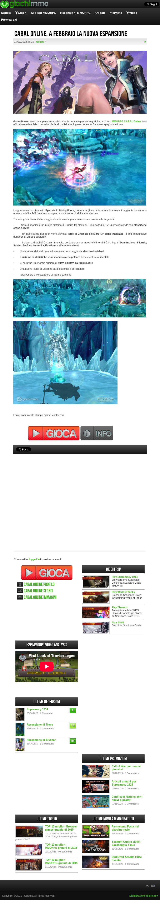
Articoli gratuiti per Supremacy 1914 (124, 783)
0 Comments (47, 728)
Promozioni (9, 19)
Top (153, 886)
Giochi (22, 12)
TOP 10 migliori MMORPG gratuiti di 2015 (61, 861)
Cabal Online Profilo (39, 584)
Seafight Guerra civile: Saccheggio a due (126, 843)
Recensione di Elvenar (41, 739)
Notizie (6, 12)
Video (133, 12)
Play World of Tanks (123, 592)
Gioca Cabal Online (46, 572)
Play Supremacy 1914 (125, 576)
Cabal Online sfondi (38, 591)
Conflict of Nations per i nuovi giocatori (127, 798)
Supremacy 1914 (37, 709)
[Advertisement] (80, 496)
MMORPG (117, 121)
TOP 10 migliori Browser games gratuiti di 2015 (61, 828)
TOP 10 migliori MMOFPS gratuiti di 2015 (61, 846)
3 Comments (47, 743)
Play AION (118, 622)
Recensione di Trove (40, 724)
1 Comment (46, 713)
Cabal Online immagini (40, 597)
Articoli (100, 12)
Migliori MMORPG (43, 12)
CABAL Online (132, 121)
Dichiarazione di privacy (143, 895)
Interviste (115, 12)
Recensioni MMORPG (75, 12)
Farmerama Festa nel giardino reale (125, 828)
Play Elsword (119, 607)
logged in (34, 559)
